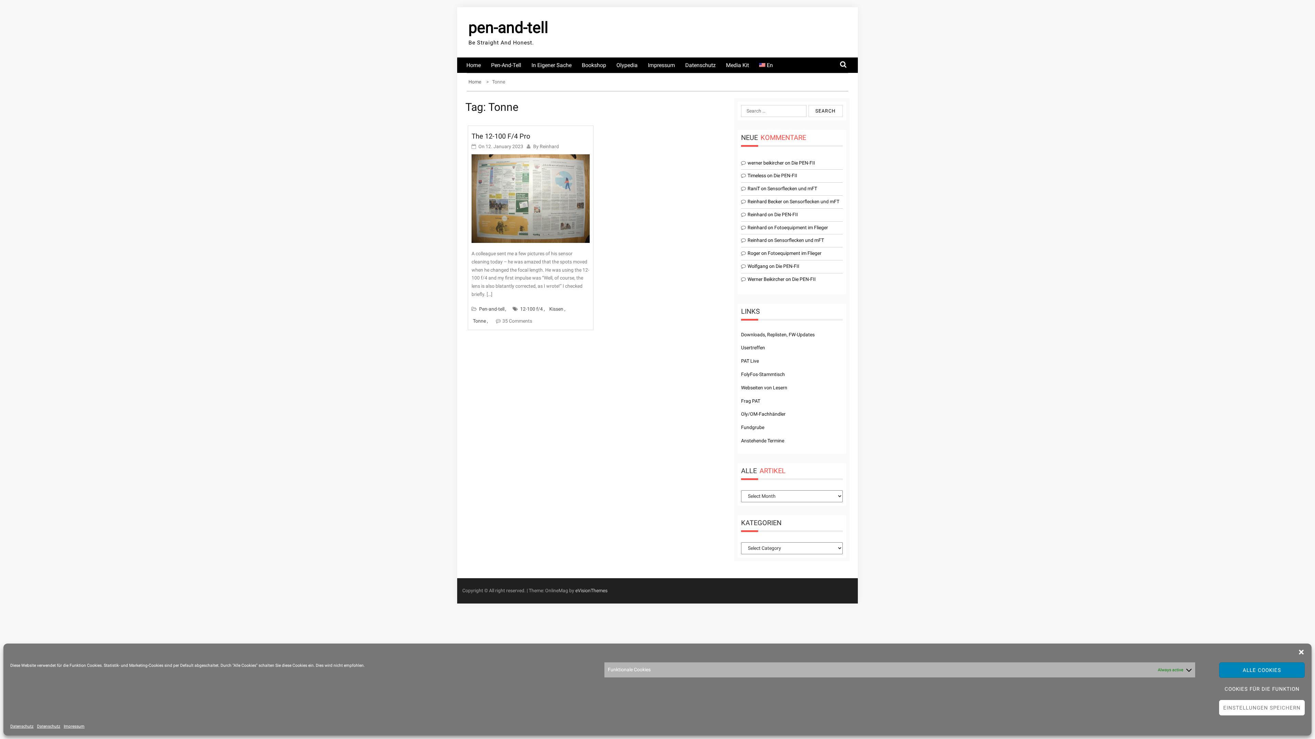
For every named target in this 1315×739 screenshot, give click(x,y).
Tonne (479, 321)
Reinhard (549, 146)
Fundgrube (752, 427)
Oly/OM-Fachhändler (763, 414)
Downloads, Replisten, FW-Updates (778, 334)
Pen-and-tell (506, 65)
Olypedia (627, 65)
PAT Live (750, 361)
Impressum (74, 726)
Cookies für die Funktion (1262, 689)
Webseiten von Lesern (764, 387)
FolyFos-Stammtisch (763, 374)
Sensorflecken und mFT (792, 188)
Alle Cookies (1262, 670)
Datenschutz (22, 726)
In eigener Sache (551, 65)
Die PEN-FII (803, 163)
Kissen (556, 309)
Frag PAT (750, 401)
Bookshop (594, 65)
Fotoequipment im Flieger (801, 227)
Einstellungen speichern (1262, 708)
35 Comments (517, 321)
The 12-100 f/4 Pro (501, 136)
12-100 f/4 (531, 309)
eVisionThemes (591, 590)
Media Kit (737, 65)
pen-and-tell (508, 27)
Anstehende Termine (762, 440)
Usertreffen (753, 347)
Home (473, 65)
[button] (1301, 652)
